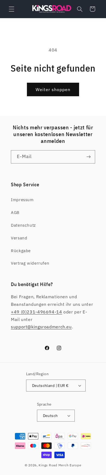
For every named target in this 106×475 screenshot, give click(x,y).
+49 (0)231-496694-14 (36, 311)
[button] (11, 9)
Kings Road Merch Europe (60, 465)
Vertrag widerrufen (30, 263)
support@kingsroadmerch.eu (41, 326)
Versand (19, 237)
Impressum (22, 199)
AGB (15, 212)
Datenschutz (23, 225)
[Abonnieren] (88, 156)
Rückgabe (21, 250)
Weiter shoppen (53, 89)
